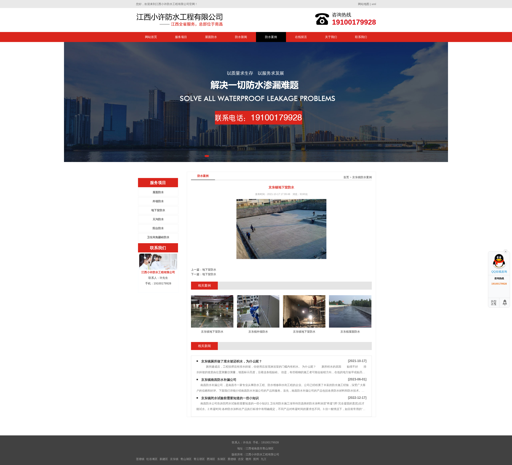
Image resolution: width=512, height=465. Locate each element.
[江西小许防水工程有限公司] (180, 20)
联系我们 (361, 37)
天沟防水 (158, 219)
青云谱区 (199, 459)
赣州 (248, 459)
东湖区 (221, 459)
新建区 (164, 459)
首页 (346, 177)
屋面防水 (211, 37)
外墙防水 (158, 201)
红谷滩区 (152, 459)
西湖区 (211, 459)
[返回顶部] (505, 302)
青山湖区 (186, 459)
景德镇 (232, 459)
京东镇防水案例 (362, 177)
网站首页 (151, 37)
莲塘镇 (140, 459)
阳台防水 (158, 228)
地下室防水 (158, 210)
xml (374, 4)
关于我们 (331, 37)
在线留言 (301, 37)
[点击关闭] (505, 251)
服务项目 (181, 37)
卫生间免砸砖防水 (158, 237)
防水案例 (271, 37)
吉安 (241, 459)
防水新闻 (241, 37)
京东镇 (174, 459)
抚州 (256, 459)
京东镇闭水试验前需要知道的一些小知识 (230, 398)
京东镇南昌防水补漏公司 (218, 379)
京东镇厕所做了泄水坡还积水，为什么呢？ (231, 361)
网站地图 (363, 4)
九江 (263, 459)
